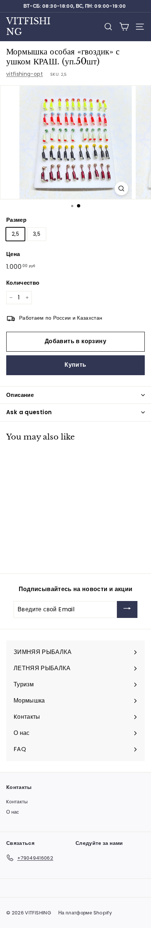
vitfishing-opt (24, 74)
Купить (75, 364)
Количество (23, 283)
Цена (13, 254)
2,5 (15, 234)
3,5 (36, 234)
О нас (12, 811)
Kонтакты (17, 801)
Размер (16, 220)
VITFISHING (28, 26)
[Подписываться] (127, 609)
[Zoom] (121, 188)
